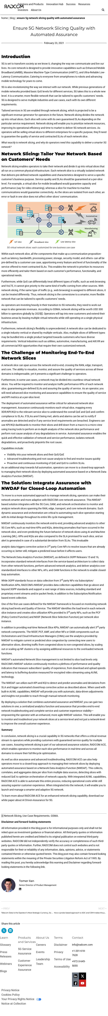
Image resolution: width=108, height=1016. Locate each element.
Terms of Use (62, 959)
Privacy (58, 952)
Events (40, 952)
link (43, 866)
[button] (103, 9)
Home (4, 18)
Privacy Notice (10, 990)
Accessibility (62, 966)
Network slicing (73, 114)
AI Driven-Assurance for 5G (37, 800)
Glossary (5, 944)
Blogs (3, 971)
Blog (12, 18)
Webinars (6, 963)
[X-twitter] (82, 976)
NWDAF (64, 627)
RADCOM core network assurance (66, 499)
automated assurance (35, 403)
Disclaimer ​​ (61, 944)
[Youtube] (82, 983)
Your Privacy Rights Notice (18, 999)
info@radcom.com (82, 944)
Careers (41, 944)
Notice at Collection (13, 1003)
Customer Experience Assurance (25, 965)
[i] (42, 313)
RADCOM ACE (98, 744)
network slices (19, 508)
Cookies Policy (10, 994)
